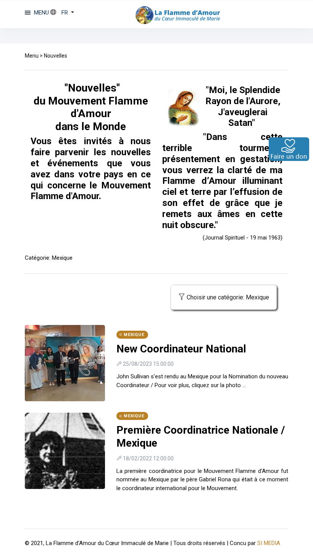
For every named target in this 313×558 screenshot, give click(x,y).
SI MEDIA (268, 543)
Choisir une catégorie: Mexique (228, 297)
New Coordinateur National (181, 349)
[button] (62, 12)
